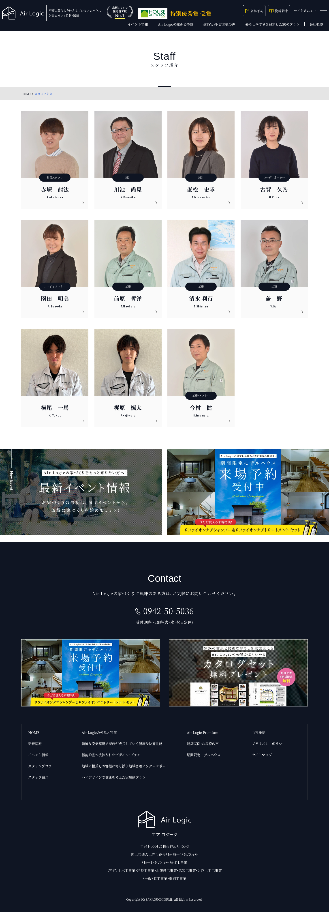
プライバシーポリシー (268, 743)
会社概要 (316, 24)
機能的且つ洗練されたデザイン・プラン (111, 754)
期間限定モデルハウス (203, 754)
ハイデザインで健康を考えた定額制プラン (113, 777)
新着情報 (35, 743)
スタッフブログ (40, 766)
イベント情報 (138, 24)
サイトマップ (262, 754)
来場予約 (257, 11)
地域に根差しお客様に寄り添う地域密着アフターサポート (125, 766)
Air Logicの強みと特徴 (175, 24)
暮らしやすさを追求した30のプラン (272, 24)
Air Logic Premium (202, 732)
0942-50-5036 (168, 611)
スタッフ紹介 (38, 777)
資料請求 (281, 11)
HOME (26, 94)
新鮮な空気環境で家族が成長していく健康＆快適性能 (122, 743)
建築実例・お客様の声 (219, 24)
